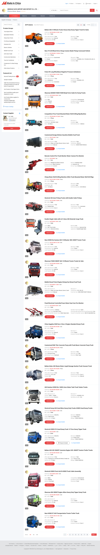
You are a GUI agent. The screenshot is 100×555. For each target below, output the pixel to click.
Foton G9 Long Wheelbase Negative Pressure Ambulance (63, 72)
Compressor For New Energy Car (11, 64)
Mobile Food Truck (8, 50)
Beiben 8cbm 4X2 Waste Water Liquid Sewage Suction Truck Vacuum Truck (68, 366)
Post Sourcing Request (96, 10)
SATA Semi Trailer (8, 54)
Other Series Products (9, 68)
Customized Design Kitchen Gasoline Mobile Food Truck (62, 135)
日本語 (64, 545)
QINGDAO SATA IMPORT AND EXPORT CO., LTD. (22, 9)
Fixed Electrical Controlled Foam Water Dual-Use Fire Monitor (64, 303)
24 (30, 534)
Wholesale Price (52, 543)
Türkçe (78, 545)
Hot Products (12, 543)
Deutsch (44, 545)
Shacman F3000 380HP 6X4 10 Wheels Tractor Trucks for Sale (64, 261)
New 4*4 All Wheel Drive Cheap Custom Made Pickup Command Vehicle (67, 51)
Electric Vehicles (8, 47)
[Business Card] (19, 113)
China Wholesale (43, 543)
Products (15, 16)
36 (33, 534)
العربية (56, 545)
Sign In (66, 3)
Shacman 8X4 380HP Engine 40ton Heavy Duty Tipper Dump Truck (65, 492)
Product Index (77, 543)
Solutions (33, 16)
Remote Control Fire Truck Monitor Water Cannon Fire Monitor (64, 156)
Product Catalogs (9, 106)
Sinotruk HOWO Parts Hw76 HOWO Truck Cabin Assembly (63, 471)
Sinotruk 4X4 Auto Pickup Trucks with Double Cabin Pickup (63, 198)
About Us (24, 16)
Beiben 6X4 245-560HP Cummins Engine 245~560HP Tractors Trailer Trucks (69, 450)
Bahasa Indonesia (91, 545)
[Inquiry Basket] (84, 3)
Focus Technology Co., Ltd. (40, 548)
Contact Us (52, 16)
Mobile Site (84, 543)
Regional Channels (68, 543)
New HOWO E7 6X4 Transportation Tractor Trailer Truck (62, 513)
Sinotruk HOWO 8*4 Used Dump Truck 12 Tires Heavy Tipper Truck (65, 429)
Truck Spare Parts (8, 31)
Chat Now (13, 120)
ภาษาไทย (73, 545)
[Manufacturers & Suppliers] (12, 3)
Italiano (39, 545)
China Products (19, 543)
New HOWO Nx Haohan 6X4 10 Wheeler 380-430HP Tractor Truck (65, 240)
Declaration (66, 548)
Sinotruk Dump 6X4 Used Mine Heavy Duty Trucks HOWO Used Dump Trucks (68, 408)
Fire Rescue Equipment (9, 41)
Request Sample (64, 443)
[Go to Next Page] (95, 25)
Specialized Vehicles (9, 34)
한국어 (60, 545)
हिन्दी (68, 545)
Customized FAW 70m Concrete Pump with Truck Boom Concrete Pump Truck (69, 345)
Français (27, 545)
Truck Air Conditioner (9, 60)
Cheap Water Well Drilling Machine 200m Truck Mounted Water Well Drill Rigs (69, 177)
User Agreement (58, 548)
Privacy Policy (73, 548)
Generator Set (7, 44)
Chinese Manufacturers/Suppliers (31, 543)
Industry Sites (60, 543)
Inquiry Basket (61, 43)
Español (16, 545)
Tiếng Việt (83, 545)
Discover (43, 16)
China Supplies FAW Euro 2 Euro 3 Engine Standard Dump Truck (64, 324)
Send (12, 128)
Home (5, 16)
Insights (89, 543)
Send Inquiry (50, 43)
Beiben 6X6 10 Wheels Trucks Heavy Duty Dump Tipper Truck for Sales (67, 30)
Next (93, 534)
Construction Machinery (10, 57)
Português (21, 545)
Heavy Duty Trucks (8, 38)
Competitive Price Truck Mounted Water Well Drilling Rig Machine (65, 114)
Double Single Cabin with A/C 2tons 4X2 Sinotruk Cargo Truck (64, 219)
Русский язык (34, 545)
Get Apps (89, 3)
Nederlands (50, 545)
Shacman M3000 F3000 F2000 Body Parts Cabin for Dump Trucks (65, 93)
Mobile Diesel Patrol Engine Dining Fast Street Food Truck (63, 282)
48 (37, 534)
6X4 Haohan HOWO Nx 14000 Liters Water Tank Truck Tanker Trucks (66, 387)
